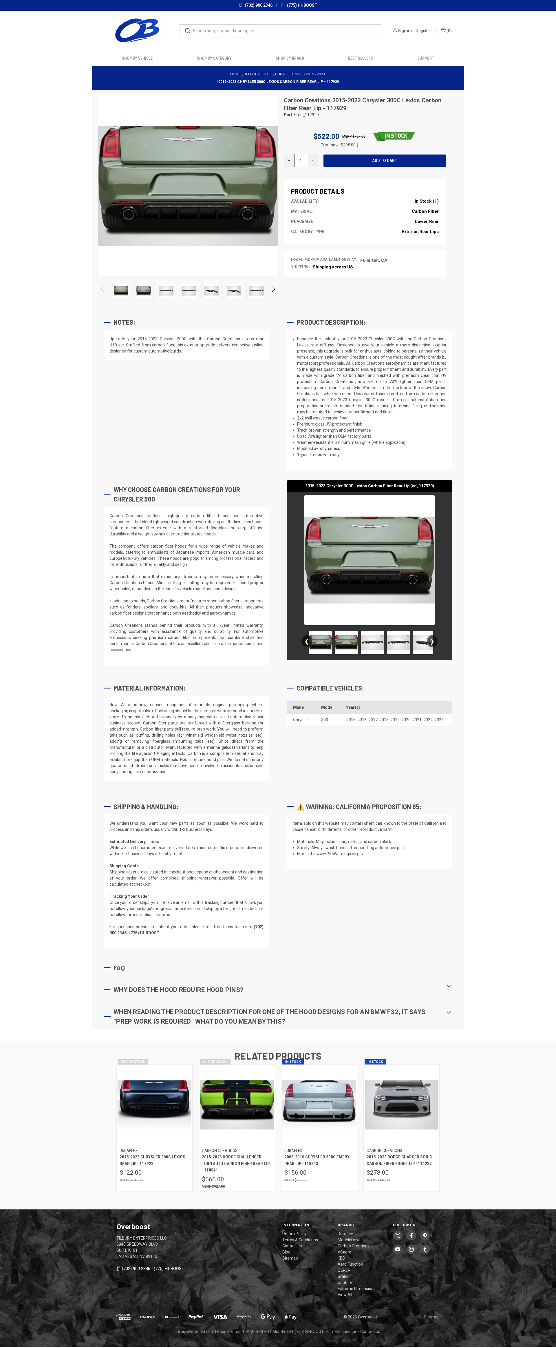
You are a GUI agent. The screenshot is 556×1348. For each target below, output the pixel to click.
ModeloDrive (349, 1240)
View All (345, 1294)
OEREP (344, 1270)
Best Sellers (360, 58)
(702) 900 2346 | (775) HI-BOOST (153, 1268)
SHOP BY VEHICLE (137, 58)
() (449, 30)
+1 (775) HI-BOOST (306, 1331)
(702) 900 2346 (258, 5)
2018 (384, 719)
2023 (439, 719)
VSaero (344, 1252)
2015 (351, 719)
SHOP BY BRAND (290, 58)
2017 (373, 719)
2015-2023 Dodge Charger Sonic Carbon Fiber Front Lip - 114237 (399, 1160)
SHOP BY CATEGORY (214, 58)
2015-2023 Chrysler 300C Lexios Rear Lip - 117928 (152, 1160)
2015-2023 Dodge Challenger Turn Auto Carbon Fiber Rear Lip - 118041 (236, 1163)
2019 (395, 719)
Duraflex (345, 1233)
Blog (286, 1252)
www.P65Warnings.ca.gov (340, 853)
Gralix (343, 1276)
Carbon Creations (308, 100)
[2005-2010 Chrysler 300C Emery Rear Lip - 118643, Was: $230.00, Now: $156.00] (319, 1104)
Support (425, 58)
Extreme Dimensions (357, 1288)
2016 (362, 719)
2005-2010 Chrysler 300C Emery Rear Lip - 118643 (317, 1160)
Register (423, 30)
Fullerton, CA (373, 260)
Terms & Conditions (300, 1240)
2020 (406, 719)
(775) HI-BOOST (301, 5)
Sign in (404, 30)
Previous (103, 291)
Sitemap (290, 1258)
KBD (341, 1258)
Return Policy (294, 1233)
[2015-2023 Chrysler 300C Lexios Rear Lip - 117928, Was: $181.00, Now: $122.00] (154, 1104)
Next (273, 291)
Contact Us (292, 1246)
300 (324, 719)
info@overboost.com (195, 1331)
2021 (417, 719)
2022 (428, 719)
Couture (345, 1282)
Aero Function (350, 1264)
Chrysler (300, 719)
